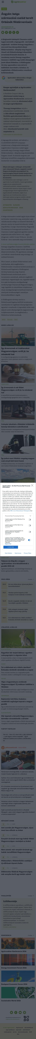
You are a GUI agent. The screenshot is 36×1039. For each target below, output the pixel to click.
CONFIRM (11, 547)
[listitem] (18, 516)
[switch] (29, 519)
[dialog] (18, 519)
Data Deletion (8, 553)
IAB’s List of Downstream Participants (20, 510)
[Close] (32, 486)
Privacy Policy (27, 553)
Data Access (18, 553)
